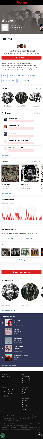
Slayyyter (16, 357)
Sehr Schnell (7, 106)
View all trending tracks (9, 365)
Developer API (6, 392)
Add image (22, 260)
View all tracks (6, 155)
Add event (11, 238)
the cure (16, 329)
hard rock (21, 75)
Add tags (19, 81)
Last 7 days (36, 113)
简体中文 (30, 418)
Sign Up (24, 390)
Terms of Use (29, 423)
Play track (37, 126)
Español (15, 416)
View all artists (37, 89)
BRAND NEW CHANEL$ (21, 355)
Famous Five (12, 118)
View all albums (6, 193)
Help (23, 383)
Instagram (25, 407)
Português (5, 418)
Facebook (25, 401)
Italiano (28, 416)
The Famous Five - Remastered (18, 140)
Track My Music (26, 377)
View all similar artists (8, 310)
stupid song (18, 338)
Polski (39, 416)
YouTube (24, 409)
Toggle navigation (2, 2)
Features (4, 383)
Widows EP (24, 184)
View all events (30, 238)
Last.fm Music (24, 425)
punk (4, 75)
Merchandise (5, 396)
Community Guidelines (29, 381)
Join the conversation (22, 272)
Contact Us (5, 379)
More (40, 119)
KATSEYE (16, 349)
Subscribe (25, 394)
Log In (24, 392)
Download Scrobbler (8, 390)
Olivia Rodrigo (18, 331)
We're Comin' (12, 133)
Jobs (3, 381)
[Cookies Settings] (2, 435)
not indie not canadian (9, 80)
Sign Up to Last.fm (22, 57)
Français (22, 416)
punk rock (31, 75)
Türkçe (24, 418)
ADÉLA (16, 323)
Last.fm (22, 2)
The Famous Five (14, 125)
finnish (12, 75)
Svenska (18, 418)
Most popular (36, 162)
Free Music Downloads (8, 394)
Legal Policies (6, 425)
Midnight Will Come (16, 27)
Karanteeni (35, 106)
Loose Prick (21, 106)
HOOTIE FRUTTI (18, 347)
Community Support (28, 379)
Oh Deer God (6, 184)
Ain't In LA (17, 321)
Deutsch (9, 416)
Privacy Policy (37, 423)
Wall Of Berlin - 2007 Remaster (18, 148)
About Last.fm (6, 377)
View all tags (25, 80)
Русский (11, 418)
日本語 (34, 416)
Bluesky (24, 405)
